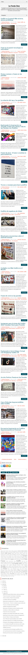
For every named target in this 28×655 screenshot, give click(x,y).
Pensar (18, 568)
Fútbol (9, 214)
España (12, 559)
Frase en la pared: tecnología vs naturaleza (12, 48)
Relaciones (3, 572)
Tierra (21, 573)
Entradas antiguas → (22, 459)
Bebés (8, 554)
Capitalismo (23, 554)
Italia (8, 563)
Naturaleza (5, 52)
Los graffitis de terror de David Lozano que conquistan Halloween (15, 497)
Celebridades (22, 213)
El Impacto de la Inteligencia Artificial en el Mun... (13, 622)
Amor (19, 156)
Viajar (24, 574)
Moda (13, 566)
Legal (23, 563)
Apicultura (25, 552)
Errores (9, 559)
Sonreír (26, 572)
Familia (15, 559)
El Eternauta (16, 558)
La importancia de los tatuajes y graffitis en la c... (13, 629)
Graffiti (22, 22)
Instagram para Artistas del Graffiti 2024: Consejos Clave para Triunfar (13, 324)
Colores (21, 555)
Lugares (2, 272)
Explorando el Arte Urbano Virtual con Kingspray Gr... (14, 615)
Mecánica (19, 564)
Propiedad (25, 570)
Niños (18, 567)
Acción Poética (21, 379)
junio (4, 587)
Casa (26, 554)
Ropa (12, 572)
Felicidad (22, 559)
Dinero (5, 558)
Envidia (6, 559)
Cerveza (6, 555)
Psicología (6, 571)
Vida (26, 574)
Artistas (19, 327)
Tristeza (2, 574)
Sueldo (2, 573)
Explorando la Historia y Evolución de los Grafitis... (13, 625)
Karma (10, 563)
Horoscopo (8, 562)
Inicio (15, 459)
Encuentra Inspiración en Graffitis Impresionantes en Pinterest (13, 429)
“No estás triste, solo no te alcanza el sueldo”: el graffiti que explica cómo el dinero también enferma (16, 518)
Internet (22, 130)
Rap (5, 103)
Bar (26, 553)
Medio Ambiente (24, 564)
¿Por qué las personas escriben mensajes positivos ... (14, 631)
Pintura (6, 570)
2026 (3, 581)
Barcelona (2, 554)
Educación (12, 558)
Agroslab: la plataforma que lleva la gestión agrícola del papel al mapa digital (15, 504)
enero (4, 592)
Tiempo (18, 573)
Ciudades (21, 271)
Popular (3, 472)
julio (4, 585)
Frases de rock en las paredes (11, 295)
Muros (4, 567)
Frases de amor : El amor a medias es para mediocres (13, 153)
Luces (7, 564)
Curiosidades (9, 557)
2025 (3, 582)
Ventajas (18, 574)
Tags (9, 472)
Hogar (5, 562)
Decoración (19, 557)
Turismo (5, 574)
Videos (18, 355)
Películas (5, 406)
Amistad (11, 552)
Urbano (12, 574)
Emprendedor (24, 558)
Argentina (19, 297)
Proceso (22, 570)
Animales (19, 239)
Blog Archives (15, 472)
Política (18, 570)
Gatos (15, 561)
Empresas (2, 559)
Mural (2, 240)
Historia (2, 562)
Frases (19, 22)
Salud (15, 572)
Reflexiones (10, 52)
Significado (23, 572)
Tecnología (15, 52)
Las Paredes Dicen (14, 6)
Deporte (2, 214)
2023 (3, 635)
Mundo (23, 566)
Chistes (19, 77)
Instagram (3, 328)
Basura (5, 554)
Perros (4, 240)
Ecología (8, 558)
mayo (4, 589)
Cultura (23, 405)
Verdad (21, 574)
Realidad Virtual (13, 571)
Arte (18, 102)
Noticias (21, 567)
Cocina (18, 555)
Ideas (14, 562)
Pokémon (15, 570)
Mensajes (14, 380)
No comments (14, 23)
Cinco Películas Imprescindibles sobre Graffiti (12, 402)
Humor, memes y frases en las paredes (11, 74)
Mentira (7, 566)
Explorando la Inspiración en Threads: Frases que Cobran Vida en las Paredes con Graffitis (13, 126)
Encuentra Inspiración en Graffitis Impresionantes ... (13, 620)
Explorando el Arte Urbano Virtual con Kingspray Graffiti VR (13, 351)
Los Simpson (3, 564)
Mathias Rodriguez (5, 22)
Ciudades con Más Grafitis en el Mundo (12, 268)
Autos (13, 553)
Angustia (17, 552)
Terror (16, 573)
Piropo (9, 570)
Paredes (5, 568)
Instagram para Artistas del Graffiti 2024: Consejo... (13, 613)
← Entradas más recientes (6, 459)
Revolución (7, 572)
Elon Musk (20, 558)
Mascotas (24, 239)
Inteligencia (21, 562)
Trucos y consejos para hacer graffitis (14, 185)
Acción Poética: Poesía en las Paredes (14, 377)
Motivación (16, 566)
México (10, 566)
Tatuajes (7, 573)
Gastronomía (11, 561)
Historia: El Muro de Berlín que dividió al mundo (16, 489)
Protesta (2, 571)
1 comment (6, 78)
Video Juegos (14, 355)
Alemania (7, 552)
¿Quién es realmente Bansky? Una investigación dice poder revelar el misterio (16, 534)
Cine (20, 405)
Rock (19, 299)
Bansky (24, 553)
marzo (4, 591)
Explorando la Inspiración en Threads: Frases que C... (14, 601)
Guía (22, 561)
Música (8, 23)
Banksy (21, 553)
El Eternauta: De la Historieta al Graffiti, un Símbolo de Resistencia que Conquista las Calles (16, 527)
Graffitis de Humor (7, 627)
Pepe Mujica (22, 568)
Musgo (8, 567)
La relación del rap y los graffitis (12, 100)
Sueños (4, 573)
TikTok (10, 355)
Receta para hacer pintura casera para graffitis (12, 632)
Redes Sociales (12, 328)
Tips (1, 188)
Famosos (6, 214)
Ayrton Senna (17, 553)
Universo (9, 574)
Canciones (24, 297)
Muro (10, 157)
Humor (2, 78)
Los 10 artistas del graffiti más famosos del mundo (13, 624)
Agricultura (3, 552)
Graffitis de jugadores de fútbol (11, 211)
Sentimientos (18, 572)
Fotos (22, 77)
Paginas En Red (10, 653)
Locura (26, 563)
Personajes (2, 570)
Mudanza (20, 566)
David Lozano (14, 557)
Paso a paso (10, 568)
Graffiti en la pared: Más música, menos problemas (12, 19)
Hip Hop (24, 102)
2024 (3, 584)
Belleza (11, 554)
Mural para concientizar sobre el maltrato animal (12, 236)
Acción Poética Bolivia (22, 550)
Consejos (21, 186)
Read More (24, 44)
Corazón (2, 557)
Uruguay (15, 574)
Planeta (12, 570)
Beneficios (14, 554)
